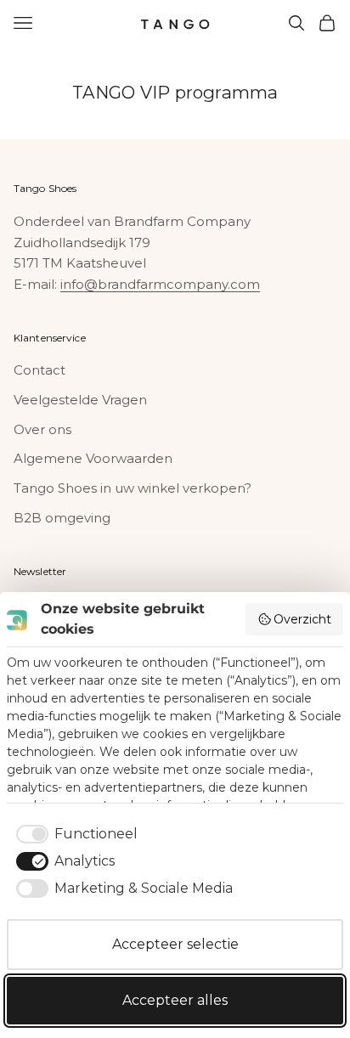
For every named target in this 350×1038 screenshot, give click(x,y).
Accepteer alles (175, 1000)
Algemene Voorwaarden (93, 458)
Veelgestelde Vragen (80, 400)
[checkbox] (74, 834)
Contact (39, 370)
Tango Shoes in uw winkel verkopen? (132, 488)
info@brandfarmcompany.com (160, 284)
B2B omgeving (62, 518)
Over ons (42, 429)
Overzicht (302, 619)
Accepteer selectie (175, 944)
